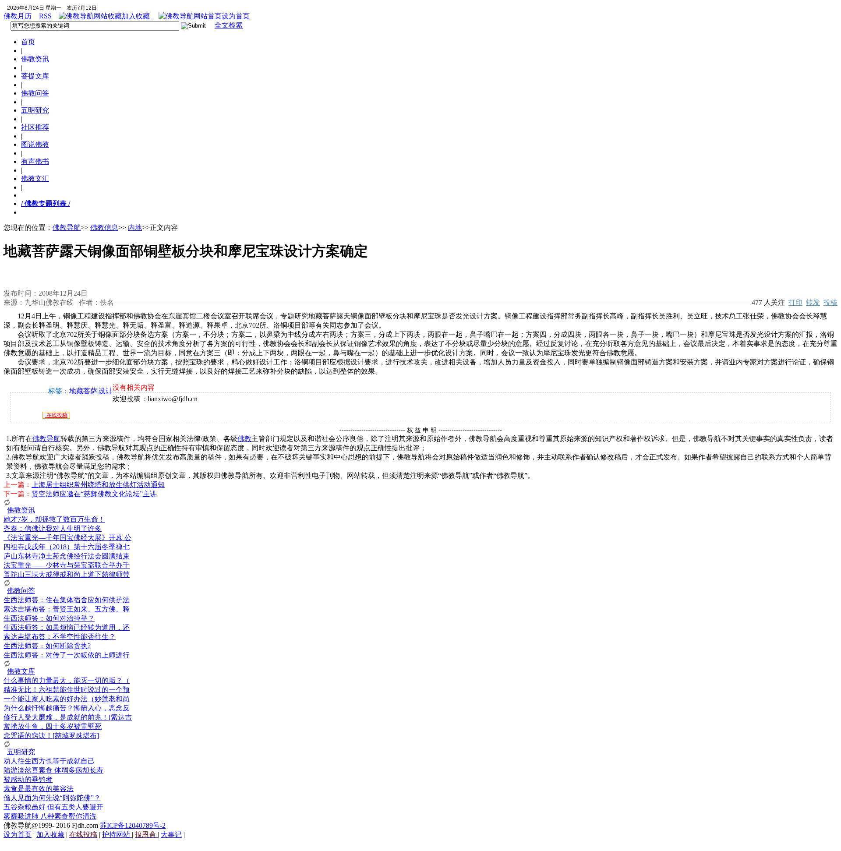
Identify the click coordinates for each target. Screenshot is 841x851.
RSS (45, 16)
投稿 (830, 302)
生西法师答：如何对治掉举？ (49, 618)
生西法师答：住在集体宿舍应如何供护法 (67, 600)
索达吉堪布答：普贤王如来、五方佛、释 (67, 609)
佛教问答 (35, 93)
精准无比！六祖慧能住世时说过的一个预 (67, 689)
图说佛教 (35, 144)
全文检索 (229, 25)
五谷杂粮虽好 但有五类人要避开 (53, 807)
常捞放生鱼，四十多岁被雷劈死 (53, 726)
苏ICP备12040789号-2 (133, 825)
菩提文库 (35, 76)
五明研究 (35, 110)
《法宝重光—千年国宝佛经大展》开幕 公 (67, 537)
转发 (813, 302)
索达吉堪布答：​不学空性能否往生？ (60, 636)
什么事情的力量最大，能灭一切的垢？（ (67, 680)
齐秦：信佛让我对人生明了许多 (53, 528)
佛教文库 (21, 671)
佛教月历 (18, 16)
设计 (106, 391)
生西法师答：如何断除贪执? (47, 646)
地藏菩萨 (83, 391)
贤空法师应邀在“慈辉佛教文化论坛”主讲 (94, 494)
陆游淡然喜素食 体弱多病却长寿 (53, 770)
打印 (795, 302)
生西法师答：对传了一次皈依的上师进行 (67, 655)
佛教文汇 (35, 178)
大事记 (171, 834)
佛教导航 (67, 227)
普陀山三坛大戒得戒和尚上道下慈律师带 (67, 574)
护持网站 (117, 834)
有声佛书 (35, 161)
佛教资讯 (35, 59)
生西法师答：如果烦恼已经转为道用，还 (67, 627)
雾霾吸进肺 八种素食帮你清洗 (50, 816)
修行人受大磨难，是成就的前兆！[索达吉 (68, 717)
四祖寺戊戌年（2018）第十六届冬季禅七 (67, 547)
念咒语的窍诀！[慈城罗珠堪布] (51, 735)
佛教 (244, 438)
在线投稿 (56, 415)
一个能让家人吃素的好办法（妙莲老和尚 (67, 699)
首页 (28, 42)
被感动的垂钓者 (28, 779)
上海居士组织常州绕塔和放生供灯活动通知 (98, 484)
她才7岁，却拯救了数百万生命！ (54, 519)
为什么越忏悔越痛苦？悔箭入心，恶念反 (67, 708)
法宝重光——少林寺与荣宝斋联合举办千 (67, 565)
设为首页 (236, 16)
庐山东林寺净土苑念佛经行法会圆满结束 (67, 556)
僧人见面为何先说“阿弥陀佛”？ (52, 798)
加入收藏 (137, 16)
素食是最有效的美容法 (39, 788)
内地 (135, 227)
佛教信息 (104, 227)
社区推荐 (35, 127)
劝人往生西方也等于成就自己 (49, 761)
